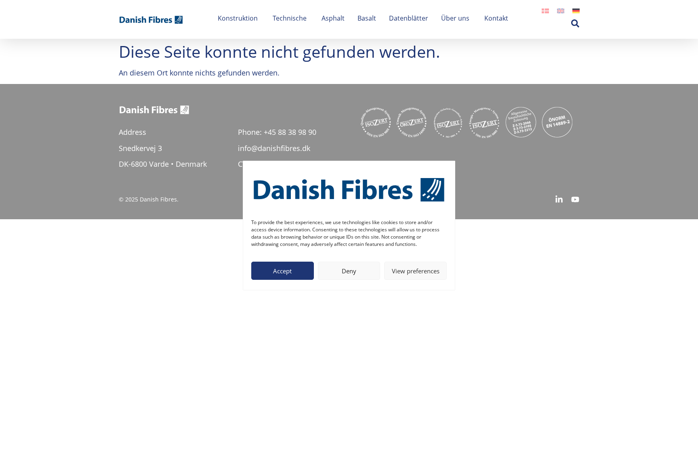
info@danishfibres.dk (274, 148)
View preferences (415, 271)
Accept (282, 271)
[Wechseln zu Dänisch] (545, 10)
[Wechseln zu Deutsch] (576, 10)
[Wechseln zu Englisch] (560, 10)
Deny (349, 271)
